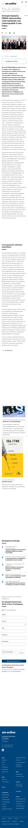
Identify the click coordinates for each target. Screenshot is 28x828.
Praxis (3, 764)
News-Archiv (5, 771)
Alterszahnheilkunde (20, 757)
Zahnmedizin (5, 769)
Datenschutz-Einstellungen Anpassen (10, 824)
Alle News (4, 760)
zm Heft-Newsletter (16, 671)
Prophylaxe (18, 760)
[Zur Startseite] (11, 3)
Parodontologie (5, 794)
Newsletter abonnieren (13, 661)
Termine (18, 781)
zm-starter (18, 791)
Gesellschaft (5, 767)
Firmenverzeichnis (20, 776)
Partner (3, 818)
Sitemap (21, 821)
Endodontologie (5, 799)
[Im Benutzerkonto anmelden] (22, 2)
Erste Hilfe (4, 779)
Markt (17, 771)
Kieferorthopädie (6, 801)
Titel (3, 628)
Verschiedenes (19, 806)
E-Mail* (4, 614)
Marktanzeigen (19, 774)
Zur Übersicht (8, 350)
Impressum (14, 821)
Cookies (16, 818)
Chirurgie (4, 806)
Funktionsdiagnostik (20, 762)
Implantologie (5, 797)
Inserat (17, 796)
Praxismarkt (18, 803)
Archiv (3, 787)
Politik (3, 762)
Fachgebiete (5, 792)
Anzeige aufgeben (20, 808)
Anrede (4, 621)
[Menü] (3, 4)
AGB (9, 818)
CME (3, 777)
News (3, 757)
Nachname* (5, 641)
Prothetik (4, 804)
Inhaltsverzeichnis (11, 61)
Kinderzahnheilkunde (7, 808)
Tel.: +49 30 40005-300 (7, 745)
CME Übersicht (5, 781)
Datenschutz (5, 821)
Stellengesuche (19, 801)
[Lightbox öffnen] (24, 47)
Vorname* (4, 634)
